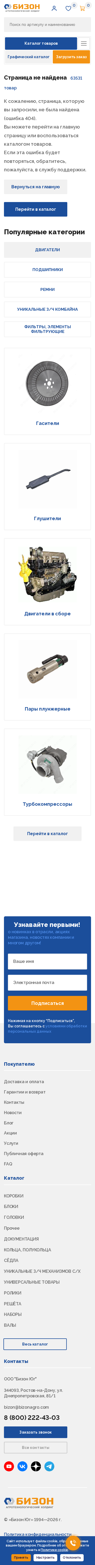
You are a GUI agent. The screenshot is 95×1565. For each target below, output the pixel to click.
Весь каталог (35, 1344)
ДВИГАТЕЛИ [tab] (47, 250)
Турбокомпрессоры (47, 804)
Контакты (14, 1102)
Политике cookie (54, 1550)
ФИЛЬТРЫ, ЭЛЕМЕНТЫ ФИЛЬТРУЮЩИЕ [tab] (47, 329)
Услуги (11, 1143)
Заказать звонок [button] (35, 1432)
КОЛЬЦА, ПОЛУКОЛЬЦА (27, 1249)
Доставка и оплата (24, 1081)
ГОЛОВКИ (14, 1217)
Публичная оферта (24, 1153)
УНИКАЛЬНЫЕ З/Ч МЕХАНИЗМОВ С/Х (42, 1271)
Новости (13, 1112)
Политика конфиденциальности (38, 1534)
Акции (10, 1133)
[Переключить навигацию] (84, 43)
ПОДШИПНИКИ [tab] (47, 269)
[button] (54, 8)
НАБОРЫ (13, 1314)
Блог (8, 1122)
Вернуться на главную (35, 186)
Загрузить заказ (71, 57)
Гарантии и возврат (24, 1092)
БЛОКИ (11, 1206)
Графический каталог (29, 57)
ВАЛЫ (10, 1325)
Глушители (47, 518)
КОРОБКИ (13, 1195)
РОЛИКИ (12, 1293)
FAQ (8, 1163)
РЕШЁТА (12, 1303)
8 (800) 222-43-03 (32, 1417)
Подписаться (47, 1003)
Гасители (47, 423)
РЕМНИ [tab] (47, 289)
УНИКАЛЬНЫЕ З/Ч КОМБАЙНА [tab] (47, 309)
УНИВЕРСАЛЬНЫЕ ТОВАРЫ (32, 1282)
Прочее (12, 1228)
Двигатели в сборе (47, 613)
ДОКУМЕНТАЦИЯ (21, 1239)
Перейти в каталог (35, 209)
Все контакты (36, 1447)
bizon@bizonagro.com (26, 1407)
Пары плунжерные (47, 709)
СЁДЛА (11, 1260)
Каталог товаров (41, 43)
